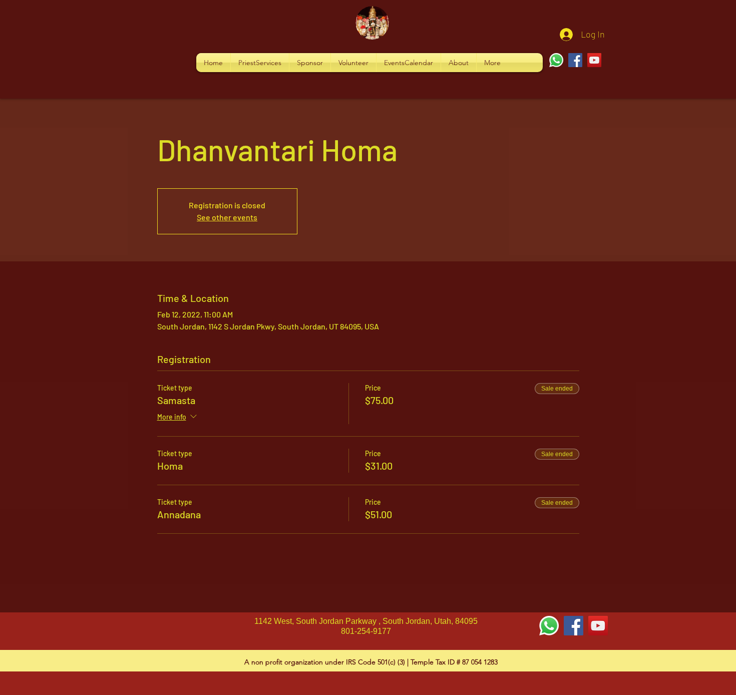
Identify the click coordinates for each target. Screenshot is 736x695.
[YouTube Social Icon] (598, 625)
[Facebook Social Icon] (573, 625)
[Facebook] (575, 60)
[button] (260, 62)
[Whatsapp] (556, 60)
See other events (227, 217)
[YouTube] (594, 60)
